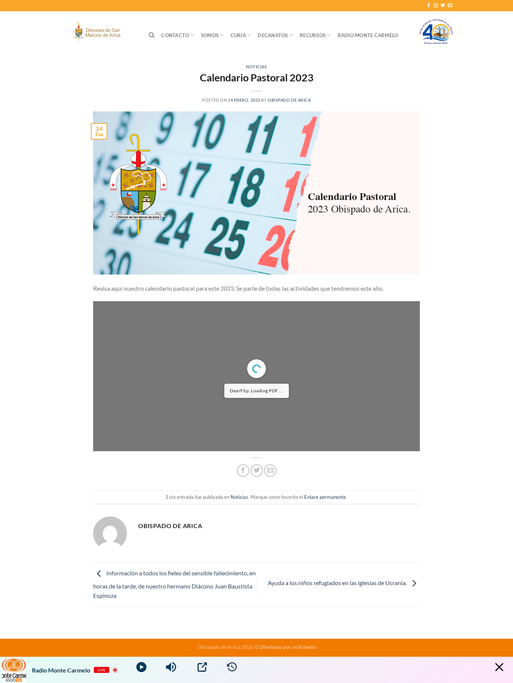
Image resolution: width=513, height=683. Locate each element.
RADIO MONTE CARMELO (368, 35)
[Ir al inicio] (436, 35)
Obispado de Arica (289, 100)
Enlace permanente (325, 497)
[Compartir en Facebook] (243, 470)
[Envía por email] (270, 470)
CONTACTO (175, 35)
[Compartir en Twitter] (256, 470)
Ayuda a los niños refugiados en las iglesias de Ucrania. (338, 582)
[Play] (141, 667)
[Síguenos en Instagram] (435, 5)
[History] (232, 667)
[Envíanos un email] (450, 5)
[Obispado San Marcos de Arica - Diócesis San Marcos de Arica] (98, 32)
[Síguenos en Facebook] (428, 5)
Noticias (256, 66)
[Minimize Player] (499, 667)
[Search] (151, 35)
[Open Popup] (202, 667)
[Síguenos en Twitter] (443, 5)
